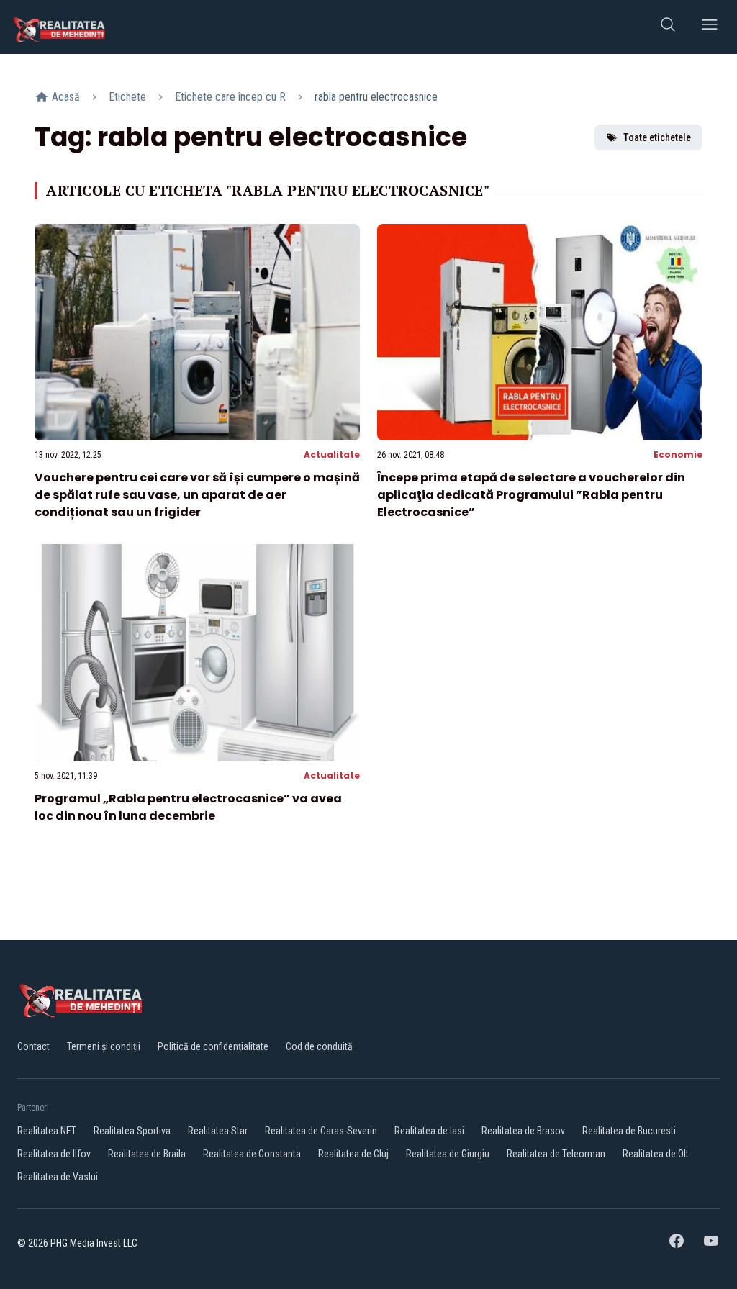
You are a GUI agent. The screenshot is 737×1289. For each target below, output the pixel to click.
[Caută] (668, 27)
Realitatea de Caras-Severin (321, 1130)
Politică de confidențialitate (213, 1046)
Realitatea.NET (46, 1130)
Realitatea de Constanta (252, 1153)
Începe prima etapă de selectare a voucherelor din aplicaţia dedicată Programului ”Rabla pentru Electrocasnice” (531, 494)
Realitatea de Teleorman (556, 1153)
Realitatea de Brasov (523, 1130)
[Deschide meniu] (709, 27)
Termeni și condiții (103, 1046)
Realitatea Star (218, 1130)
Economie (678, 454)
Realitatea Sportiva (132, 1130)
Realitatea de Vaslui (57, 1176)
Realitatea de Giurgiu (447, 1153)
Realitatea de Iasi (429, 1130)
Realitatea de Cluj (353, 1153)
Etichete (127, 97)
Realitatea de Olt (656, 1153)
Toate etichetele (657, 137)
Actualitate (332, 454)
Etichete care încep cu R (230, 97)
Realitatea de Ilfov (54, 1153)
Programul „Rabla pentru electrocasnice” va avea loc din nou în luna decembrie (188, 807)
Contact (33, 1046)
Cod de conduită (319, 1046)
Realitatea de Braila (147, 1153)
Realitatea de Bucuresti (629, 1130)
